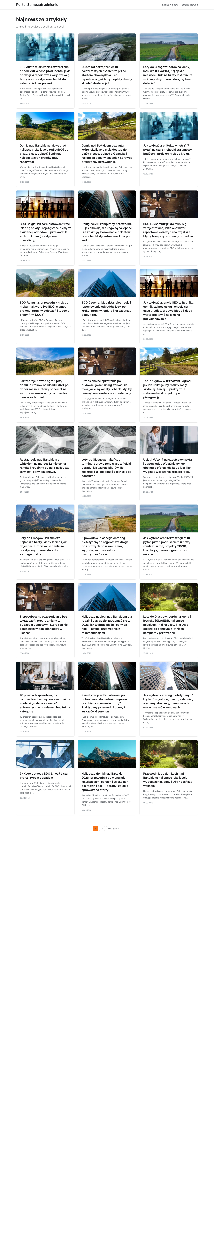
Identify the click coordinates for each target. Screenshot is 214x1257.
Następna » (113, 828)
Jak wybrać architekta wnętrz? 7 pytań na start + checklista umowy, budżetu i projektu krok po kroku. (168, 149)
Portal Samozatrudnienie (37, 4)
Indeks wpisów (170, 4)
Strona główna (190, 4)
